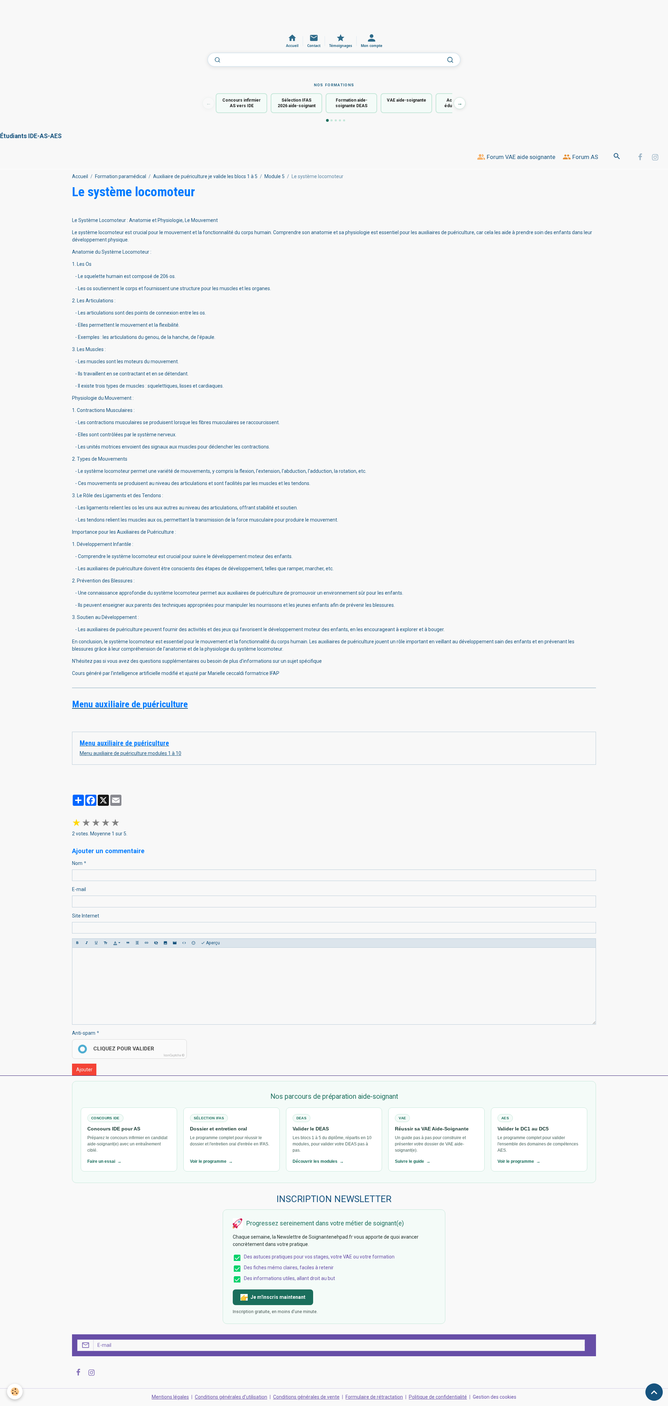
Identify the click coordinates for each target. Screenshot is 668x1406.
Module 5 (274, 176)
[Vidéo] (175, 943)
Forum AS (584, 156)
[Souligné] (96, 943)
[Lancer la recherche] (450, 59)
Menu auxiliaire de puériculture (124, 743)
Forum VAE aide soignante (520, 156)
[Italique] (87, 943)
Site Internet (85, 916)
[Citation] (128, 943)
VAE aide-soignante (406, 100)
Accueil (80, 176)
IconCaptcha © (174, 1055)
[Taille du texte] (105, 943)
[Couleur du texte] (116, 943)
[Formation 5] (344, 120)
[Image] (165, 943)
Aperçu (212, 942)
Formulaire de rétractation (374, 1397)
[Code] (184, 943)
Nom (77, 863)
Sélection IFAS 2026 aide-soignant (297, 103)
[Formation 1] (327, 120)
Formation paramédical (120, 176)
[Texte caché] (156, 943)
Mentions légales (170, 1397)
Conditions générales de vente (306, 1397)
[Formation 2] (332, 120)
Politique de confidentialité (438, 1397)
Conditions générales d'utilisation (231, 1397)
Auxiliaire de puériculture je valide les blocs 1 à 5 (205, 176)
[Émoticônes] (193, 943)
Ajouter (84, 1069)
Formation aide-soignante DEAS (351, 103)
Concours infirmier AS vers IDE (241, 103)
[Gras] (77, 943)
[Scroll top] (654, 1392)
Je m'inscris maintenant (277, 1297)
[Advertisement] (126, 15)
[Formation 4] (340, 120)
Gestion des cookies (494, 1397)
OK (587, 1345)
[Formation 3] (336, 120)
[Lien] (146, 943)
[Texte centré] (137, 943)
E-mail (79, 889)
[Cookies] (15, 1391)
